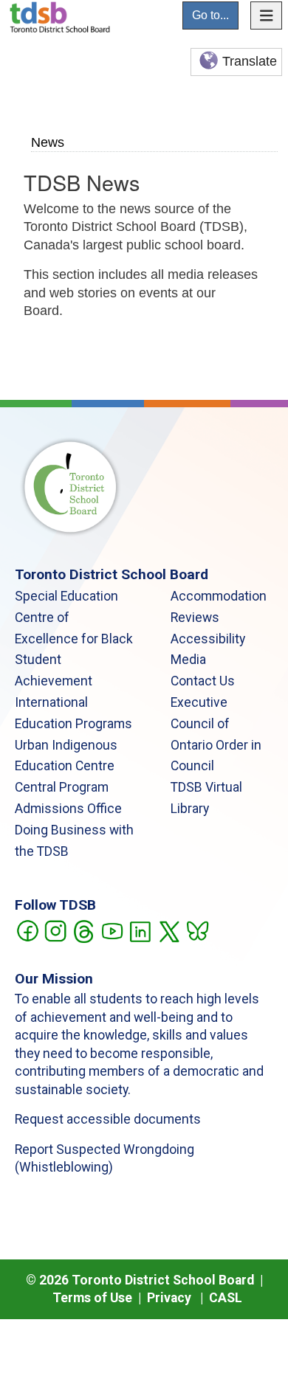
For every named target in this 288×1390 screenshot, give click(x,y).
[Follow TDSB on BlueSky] (197, 929)
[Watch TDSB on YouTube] (112, 929)
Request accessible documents (108, 1119)
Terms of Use (92, 1297)
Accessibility (208, 639)
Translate (249, 61)
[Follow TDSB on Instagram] (55, 929)
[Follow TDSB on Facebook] (27, 929)
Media (188, 659)
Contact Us (203, 681)
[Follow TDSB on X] (169, 929)
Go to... (210, 15)
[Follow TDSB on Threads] (83, 929)
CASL (225, 1297)
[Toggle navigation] (266, 15)
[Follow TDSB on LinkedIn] (140, 929)
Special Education (66, 596)
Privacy (169, 1297)
